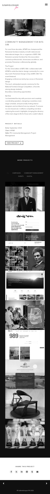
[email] (37, 472)
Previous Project (11, 484)
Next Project (37, 483)
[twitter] (16, 472)
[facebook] (11, 472)
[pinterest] (26, 472)
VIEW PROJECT (13, 143)
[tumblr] (32, 472)
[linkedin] (21, 472)
